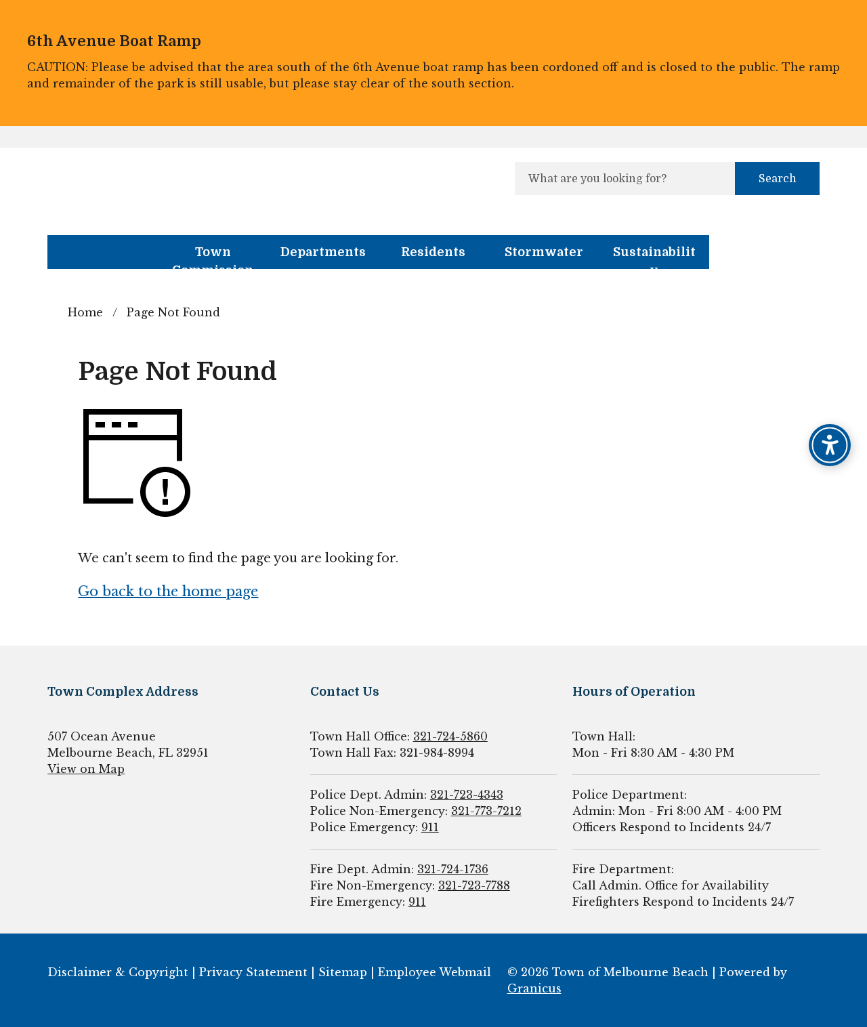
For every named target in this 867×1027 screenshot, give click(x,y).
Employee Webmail (434, 972)
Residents (433, 252)
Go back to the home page (168, 591)
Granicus (534, 988)
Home (85, 312)
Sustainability (654, 257)
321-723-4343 (466, 794)
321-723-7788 (474, 885)
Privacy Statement (253, 972)
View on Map (86, 769)
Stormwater (544, 252)
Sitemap (342, 972)
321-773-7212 (486, 811)
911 (430, 827)
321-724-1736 (452, 869)
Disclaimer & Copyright (117, 972)
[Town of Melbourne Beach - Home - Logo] (176, 183)
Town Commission (212, 257)
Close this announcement (850, 15)
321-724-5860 (450, 736)
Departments (323, 252)
